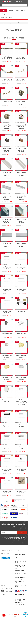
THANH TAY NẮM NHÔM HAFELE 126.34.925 (6, 221)
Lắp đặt (3, 14)
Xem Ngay (6, 54)
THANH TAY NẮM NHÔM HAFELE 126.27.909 (21, 174)
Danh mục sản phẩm (3, 11)
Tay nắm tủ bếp (19, 23)
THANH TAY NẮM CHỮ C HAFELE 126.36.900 (6, 245)
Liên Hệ (11, 17)
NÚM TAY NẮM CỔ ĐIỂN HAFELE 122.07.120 (21, 103)
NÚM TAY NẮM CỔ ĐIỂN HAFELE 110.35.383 (21, 150)
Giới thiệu (11, 10)
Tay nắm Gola (21, 311)
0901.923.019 (19, 1)
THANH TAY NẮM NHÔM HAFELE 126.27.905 (6, 197)
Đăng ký (22, 532)
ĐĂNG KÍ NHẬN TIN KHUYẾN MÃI (13, 525)
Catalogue (16, 14)
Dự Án (17, 10)
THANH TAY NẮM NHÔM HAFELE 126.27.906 (6, 174)
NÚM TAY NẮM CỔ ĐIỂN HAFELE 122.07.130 (7, 126)
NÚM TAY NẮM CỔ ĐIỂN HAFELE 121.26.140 (21, 126)
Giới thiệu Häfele (5, 553)
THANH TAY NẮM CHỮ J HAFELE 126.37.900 (21, 245)
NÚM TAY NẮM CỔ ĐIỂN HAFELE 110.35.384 (7, 150)
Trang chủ (3, 23)
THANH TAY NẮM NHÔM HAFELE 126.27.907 (21, 197)
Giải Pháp (23, 10)
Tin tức (10, 14)
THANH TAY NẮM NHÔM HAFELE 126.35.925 (21, 221)
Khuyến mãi (4, 17)
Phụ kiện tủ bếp (10, 23)
